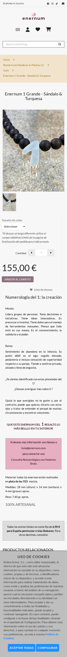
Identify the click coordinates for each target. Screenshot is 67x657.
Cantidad (21, 253)
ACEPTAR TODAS (22, 647)
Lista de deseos (43, 289)
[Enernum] (33, 16)
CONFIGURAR (47, 647)
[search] (59, 44)
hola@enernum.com (33, 448)
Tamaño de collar (12, 220)
